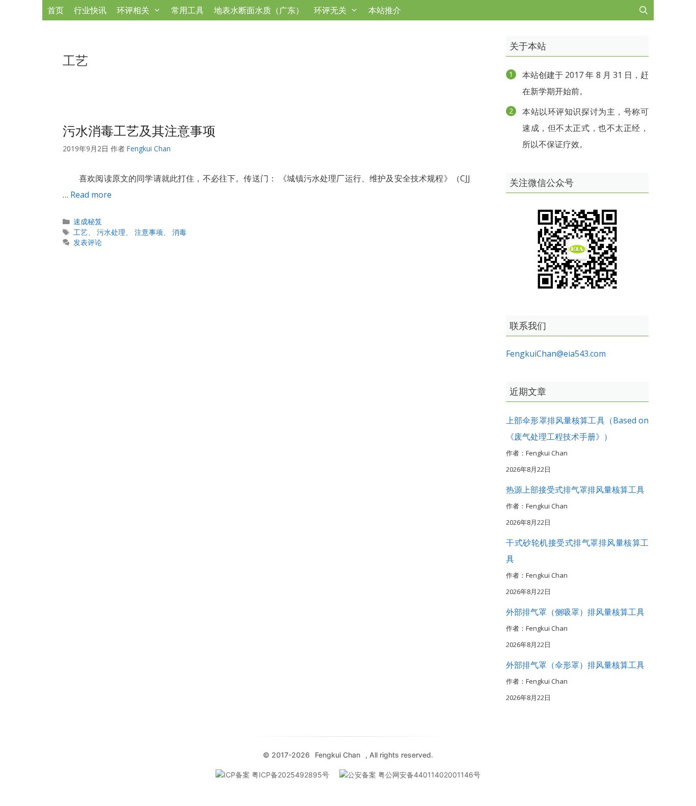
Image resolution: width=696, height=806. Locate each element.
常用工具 (187, 10)
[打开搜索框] (643, 10)
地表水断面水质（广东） (259, 10)
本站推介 (384, 10)
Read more (91, 194)
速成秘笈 (87, 221)
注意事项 (149, 232)
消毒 (179, 232)
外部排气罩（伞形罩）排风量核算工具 (575, 664)
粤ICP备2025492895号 (290, 774)
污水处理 (111, 232)
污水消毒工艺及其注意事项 (139, 130)
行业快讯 (90, 10)
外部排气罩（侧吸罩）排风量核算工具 (575, 611)
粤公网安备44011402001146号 (429, 774)
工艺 (80, 232)
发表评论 (87, 242)
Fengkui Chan (337, 754)
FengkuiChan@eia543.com (556, 353)
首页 (55, 10)
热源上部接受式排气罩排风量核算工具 (575, 489)
